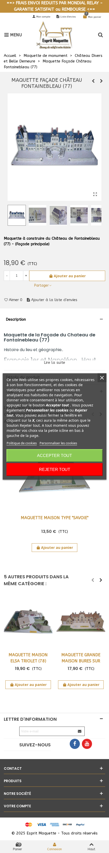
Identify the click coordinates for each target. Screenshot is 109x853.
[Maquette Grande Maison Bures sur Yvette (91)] (81, 621)
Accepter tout (54, 455)
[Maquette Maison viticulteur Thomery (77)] (101, 81)
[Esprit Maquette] (58, 35)
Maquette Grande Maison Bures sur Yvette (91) (80, 660)
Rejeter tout (54, 469)
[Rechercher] (100, 35)
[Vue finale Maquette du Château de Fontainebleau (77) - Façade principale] (95, 194)
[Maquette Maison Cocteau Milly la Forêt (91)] (93, 81)
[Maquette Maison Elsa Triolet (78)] (28, 621)
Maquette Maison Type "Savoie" (54, 517)
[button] (93, 580)
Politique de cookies (22, 443)
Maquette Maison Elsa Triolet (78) (28, 657)
